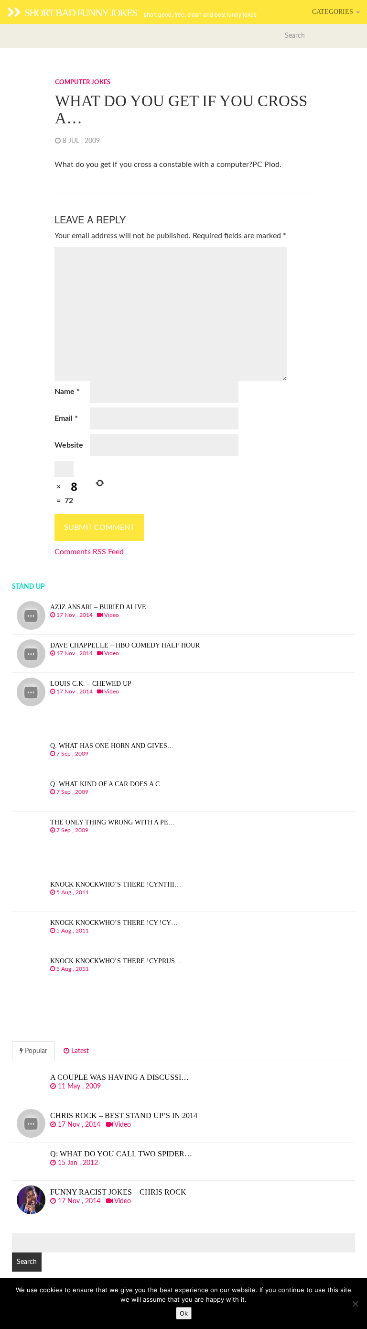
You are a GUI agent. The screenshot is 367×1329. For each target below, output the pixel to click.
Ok (184, 1313)
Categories (333, 11)
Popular (35, 1051)
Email (66, 418)
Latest (79, 1051)
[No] (355, 1303)
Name (67, 391)
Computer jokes (82, 82)
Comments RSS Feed (89, 552)
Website (68, 445)
